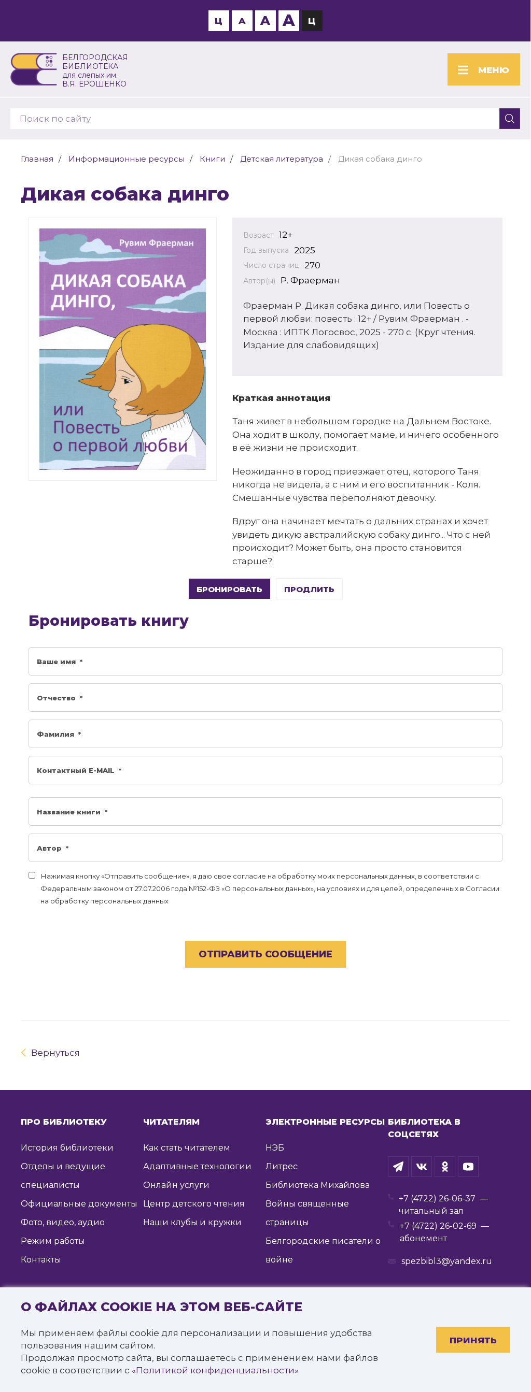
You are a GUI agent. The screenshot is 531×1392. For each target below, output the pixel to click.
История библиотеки (67, 1148)
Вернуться (55, 1052)
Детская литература (281, 159)
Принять (473, 1340)
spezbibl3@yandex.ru (446, 1261)
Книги (212, 159)
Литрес (282, 1166)
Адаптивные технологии (197, 1166)
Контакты (41, 1260)
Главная (37, 159)
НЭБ (275, 1148)
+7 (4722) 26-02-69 (438, 1226)
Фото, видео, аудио (63, 1222)
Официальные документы (79, 1204)
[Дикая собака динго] (122, 349)
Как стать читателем (186, 1148)
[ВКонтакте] (421, 1166)
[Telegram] (398, 1166)
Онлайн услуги (176, 1185)
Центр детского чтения (194, 1204)
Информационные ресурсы (126, 159)
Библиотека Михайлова (318, 1185)
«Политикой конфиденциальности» (215, 1370)
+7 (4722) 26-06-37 (437, 1198)
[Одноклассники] (445, 1166)
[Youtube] (468, 1166)
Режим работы (53, 1241)
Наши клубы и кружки (192, 1222)
